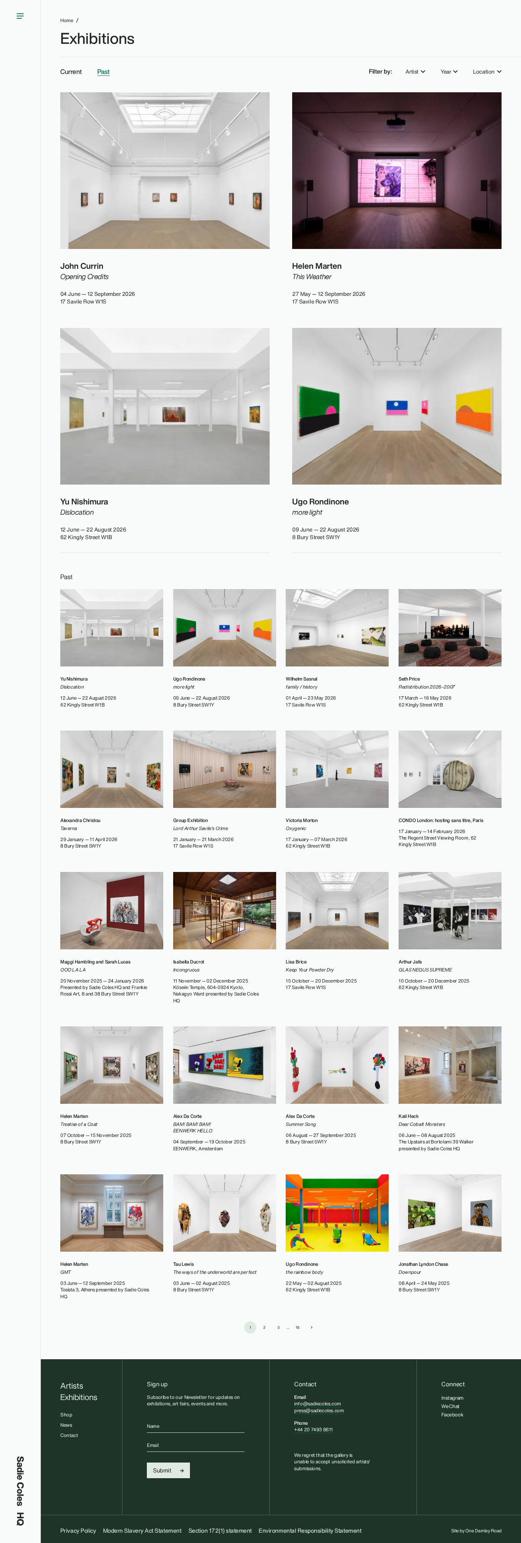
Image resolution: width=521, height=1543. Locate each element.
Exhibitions (97, 38)
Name (153, 1426)
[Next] (312, 1327)
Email (152, 1445)
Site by (476, 1531)
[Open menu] (20, 728)
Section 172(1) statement (220, 1530)
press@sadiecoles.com (319, 1410)
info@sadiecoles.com (317, 1403)
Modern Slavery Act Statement (142, 1530)
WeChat (450, 1406)
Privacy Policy (78, 1530)
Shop (66, 1414)
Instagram (452, 1398)
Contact (69, 1435)
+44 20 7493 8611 (313, 1429)
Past (103, 72)
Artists (71, 1386)
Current (71, 72)
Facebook (452, 1414)
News (66, 1425)
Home (66, 20)
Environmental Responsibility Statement (310, 1530)
